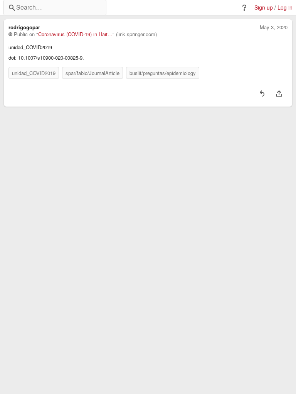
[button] (244, 8)
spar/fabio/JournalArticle (92, 72)
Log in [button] (285, 7)
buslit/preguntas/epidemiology (163, 72)
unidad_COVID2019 (34, 72)
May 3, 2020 (274, 27)
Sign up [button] (263, 7)
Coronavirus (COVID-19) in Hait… (75, 34)
